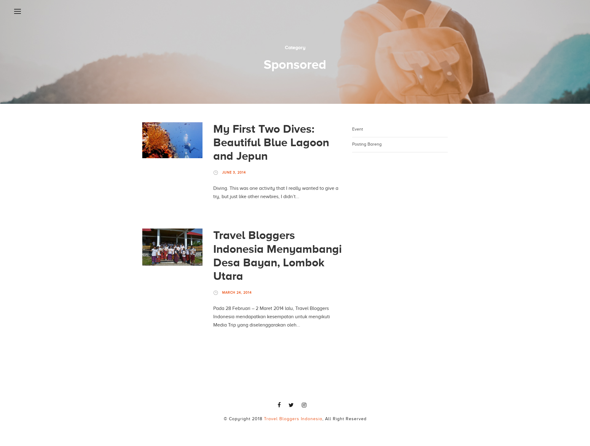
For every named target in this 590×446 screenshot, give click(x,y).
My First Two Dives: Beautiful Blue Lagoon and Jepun (271, 142)
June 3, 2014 (234, 172)
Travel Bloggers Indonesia (293, 419)
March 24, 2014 (237, 292)
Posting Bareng (367, 144)
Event (357, 129)
